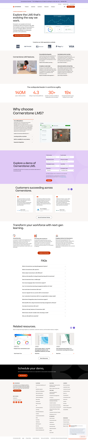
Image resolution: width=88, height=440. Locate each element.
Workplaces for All (53, 414)
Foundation (65, 395)
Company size (64, 168)
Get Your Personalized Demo (22, 35)
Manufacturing (52, 426)
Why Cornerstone (66, 385)
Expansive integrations (19, 142)
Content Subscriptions (40, 415)
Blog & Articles (66, 426)
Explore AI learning (44, 253)
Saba (37, 417)
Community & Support (17, 400)
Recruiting (38, 399)
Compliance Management (54, 395)
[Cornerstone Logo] (17, 6)
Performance (38, 403)
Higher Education (53, 428)
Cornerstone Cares (66, 397)
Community (72, 4)
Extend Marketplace (39, 430)
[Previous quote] (69, 189)
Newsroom (65, 399)
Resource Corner (66, 420)
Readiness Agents (39, 389)
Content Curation (53, 403)
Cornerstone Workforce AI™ (41, 385)
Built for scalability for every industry (22, 139)
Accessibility (65, 409)
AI (36, 387)
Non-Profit (51, 432)
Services (37, 426)
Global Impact (66, 405)
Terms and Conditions (45, 438)
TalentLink (38, 421)
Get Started (23, 375)
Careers (64, 401)
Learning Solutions (39, 407)
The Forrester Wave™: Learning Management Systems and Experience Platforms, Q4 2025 (43, 333)
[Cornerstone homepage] (23, 383)
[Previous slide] (71, 328)
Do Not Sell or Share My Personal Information (59, 438)
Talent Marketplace (39, 397)
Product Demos (66, 422)
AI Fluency (51, 397)
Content (37, 413)
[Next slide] (74, 328)
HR (36, 405)
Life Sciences (52, 424)
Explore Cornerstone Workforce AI (21, 133)
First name (49, 155)
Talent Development (39, 395)
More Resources (44, 358)
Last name (63, 155)
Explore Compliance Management (46, 75)
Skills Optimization (39, 393)
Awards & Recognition (67, 407)
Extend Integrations (39, 428)
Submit (49, 180)
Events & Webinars (66, 424)
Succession (38, 401)
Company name (50, 164)
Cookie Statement (36, 438)
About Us (65, 393)
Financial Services (53, 420)
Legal (23, 438)
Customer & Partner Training (55, 412)
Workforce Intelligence (40, 391)
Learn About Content (62, 62)
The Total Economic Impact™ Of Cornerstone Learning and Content (64, 333)
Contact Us (15, 398)
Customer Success (66, 389)
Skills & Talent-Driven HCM (54, 388)
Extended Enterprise (39, 411)
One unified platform (18, 121)
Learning (37, 409)
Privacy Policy (28, 438)
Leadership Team (66, 387)
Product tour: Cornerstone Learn (20, 332)
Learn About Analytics (62, 75)
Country (48, 168)
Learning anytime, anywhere (20, 136)
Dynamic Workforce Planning (55, 405)
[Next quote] (71, 189)
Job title (62, 164)
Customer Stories (66, 391)
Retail (51, 430)
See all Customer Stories (44, 217)
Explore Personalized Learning (45, 62)
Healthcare (52, 422)
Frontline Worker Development (55, 407)
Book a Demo (71, 6)
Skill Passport (38, 423)
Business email (50, 159)
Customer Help (65, 4)
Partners (59, 4)
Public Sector (52, 418)
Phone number (64, 159)
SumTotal (37, 419)
